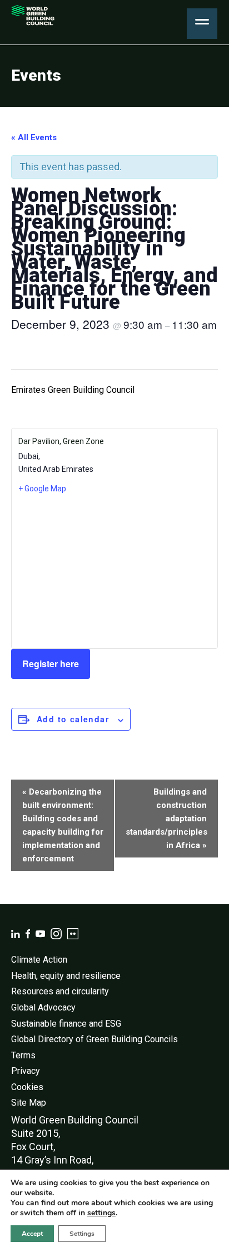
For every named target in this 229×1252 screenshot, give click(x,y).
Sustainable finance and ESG (66, 1023)
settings (101, 1213)
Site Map (28, 1102)
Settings (81, 1233)
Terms (23, 1055)
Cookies (27, 1087)
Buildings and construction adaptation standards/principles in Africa (166, 818)
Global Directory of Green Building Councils (94, 1039)
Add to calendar (73, 718)
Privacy (25, 1071)
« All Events (34, 137)
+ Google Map (42, 488)
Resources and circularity (60, 991)
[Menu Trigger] (202, 23)
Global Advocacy (43, 1007)
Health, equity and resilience (66, 975)
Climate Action (39, 959)
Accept (32, 1233)
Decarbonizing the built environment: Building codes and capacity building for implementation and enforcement (62, 825)
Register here (50, 663)
